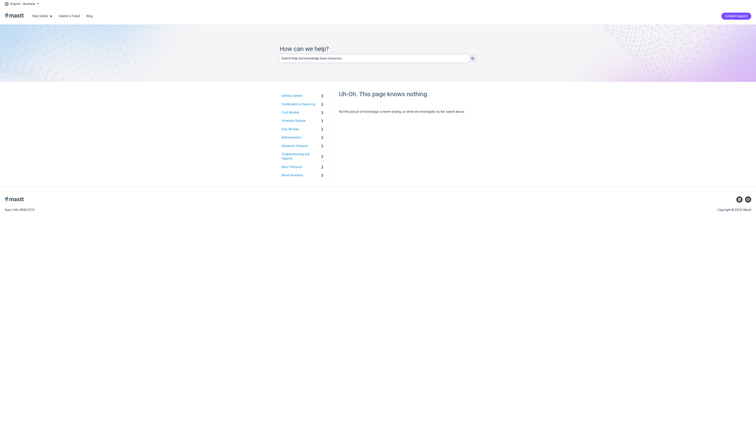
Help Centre (40, 16)
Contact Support (736, 16)
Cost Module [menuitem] (290, 112)
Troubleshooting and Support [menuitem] (295, 156)
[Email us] (748, 199)
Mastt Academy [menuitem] (292, 175)
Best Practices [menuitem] (292, 167)
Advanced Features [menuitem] (295, 146)
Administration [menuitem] (291, 137)
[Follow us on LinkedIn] (739, 199)
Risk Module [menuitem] (290, 129)
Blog (89, 16)
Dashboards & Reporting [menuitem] (298, 104)
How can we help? (304, 49)
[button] (322, 96)
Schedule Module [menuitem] (294, 121)
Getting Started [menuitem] (292, 96)
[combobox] (374, 58)
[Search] (472, 58)
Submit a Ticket (69, 16)
